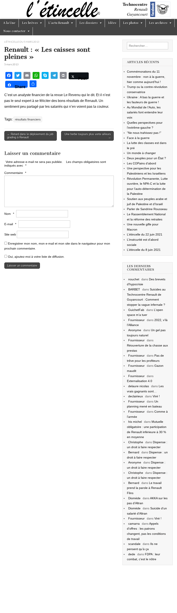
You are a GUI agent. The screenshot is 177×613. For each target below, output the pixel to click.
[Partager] (33, 84)
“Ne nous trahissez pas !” (144, 132)
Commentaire (15, 173)
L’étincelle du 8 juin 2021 (144, 249)
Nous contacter (14, 31)
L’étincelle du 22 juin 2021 (144, 234)
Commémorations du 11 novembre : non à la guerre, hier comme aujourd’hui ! (146, 76)
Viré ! (156, 396)
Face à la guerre (138, 138)
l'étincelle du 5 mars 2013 (21, 41)
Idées (112, 23)
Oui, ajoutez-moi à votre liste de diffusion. (36, 256)
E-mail (10, 224)
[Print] (63, 76)
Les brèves (30, 23)
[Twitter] (17, 76)
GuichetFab (136, 310)
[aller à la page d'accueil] (1, 10)
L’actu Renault (58, 23)
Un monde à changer (141, 153)
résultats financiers (28, 119)
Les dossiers (88, 23)
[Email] (27, 76)
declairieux (135, 396)
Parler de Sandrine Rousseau (147, 209)
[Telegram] (54, 76)
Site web (10, 234)
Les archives (158, 23)
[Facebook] (8, 76)
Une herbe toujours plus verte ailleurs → (88, 136)
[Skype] (45, 76)
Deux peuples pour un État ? (146, 158)
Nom (9, 213)
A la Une (9, 23)
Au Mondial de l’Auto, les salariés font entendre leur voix (145, 112)
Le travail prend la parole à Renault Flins (144, 488)
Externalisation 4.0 (139, 381)
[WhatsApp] (36, 76)
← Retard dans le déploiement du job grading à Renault (30, 136)
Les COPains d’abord (141, 163)
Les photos (131, 23)
